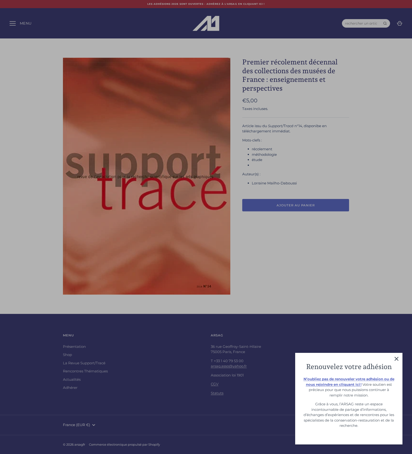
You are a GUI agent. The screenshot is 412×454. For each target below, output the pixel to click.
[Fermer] (396, 359)
